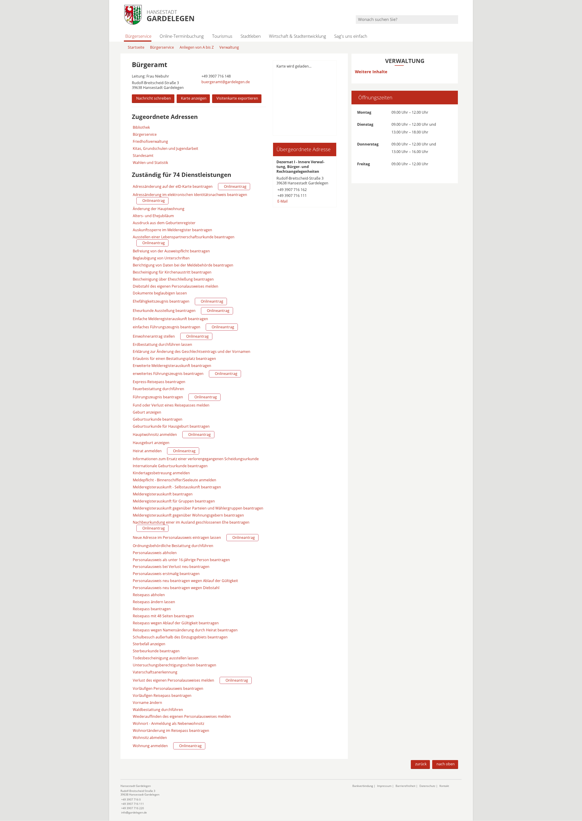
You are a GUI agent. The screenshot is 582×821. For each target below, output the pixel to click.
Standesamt (143, 155)
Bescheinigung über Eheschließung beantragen (173, 279)
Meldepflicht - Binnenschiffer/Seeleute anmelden (174, 479)
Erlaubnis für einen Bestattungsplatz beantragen (174, 358)
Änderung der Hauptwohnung (158, 208)
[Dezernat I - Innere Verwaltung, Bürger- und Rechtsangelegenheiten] (304, 182)
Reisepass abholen (149, 594)
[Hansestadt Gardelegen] (233, 799)
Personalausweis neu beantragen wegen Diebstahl (176, 587)
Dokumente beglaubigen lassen (160, 293)
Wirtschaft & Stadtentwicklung (297, 36)
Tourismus (222, 36)
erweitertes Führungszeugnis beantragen (184, 373)
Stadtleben (251, 36)
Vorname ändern (147, 702)
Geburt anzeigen (147, 412)
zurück (420, 763)
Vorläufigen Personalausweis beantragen (168, 688)
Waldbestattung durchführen (158, 709)
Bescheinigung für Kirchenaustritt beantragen (172, 272)
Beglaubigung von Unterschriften (161, 258)
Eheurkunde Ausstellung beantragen (180, 310)
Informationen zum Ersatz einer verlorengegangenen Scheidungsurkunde (196, 458)
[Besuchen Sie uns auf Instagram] (457, 9)
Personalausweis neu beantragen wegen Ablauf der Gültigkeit (185, 580)
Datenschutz (427, 786)
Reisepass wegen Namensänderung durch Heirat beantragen (185, 630)
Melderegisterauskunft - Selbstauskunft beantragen (177, 487)
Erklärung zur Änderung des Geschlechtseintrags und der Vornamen (191, 351)
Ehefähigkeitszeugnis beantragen (177, 301)
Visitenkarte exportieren (237, 98)
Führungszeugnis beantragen (174, 396)
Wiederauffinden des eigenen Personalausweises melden (182, 716)
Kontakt (444, 786)
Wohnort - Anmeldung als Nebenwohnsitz (168, 723)
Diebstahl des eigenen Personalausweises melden (175, 286)
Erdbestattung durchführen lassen (162, 344)
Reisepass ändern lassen (154, 601)
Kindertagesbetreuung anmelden (161, 472)
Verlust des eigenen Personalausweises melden (190, 680)
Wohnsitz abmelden (150, 737)
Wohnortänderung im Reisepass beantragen (171, 730)
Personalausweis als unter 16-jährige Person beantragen (181, 559)
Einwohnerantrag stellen (170, 336)
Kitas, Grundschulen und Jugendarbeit (165, 148)
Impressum (384, 786)
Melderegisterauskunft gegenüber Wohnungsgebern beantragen (188, 515)
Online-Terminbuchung (182, 36)
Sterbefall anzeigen (149, 643)
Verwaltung (229, 47)
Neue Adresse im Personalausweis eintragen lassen (193, 537)
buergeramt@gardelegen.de (225, 81)
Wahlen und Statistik (150, 162)
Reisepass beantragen (152, 608)
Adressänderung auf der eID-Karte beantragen (189, 186)
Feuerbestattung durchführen (158, 388)
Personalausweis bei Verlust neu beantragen (171, 566)
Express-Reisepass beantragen (159, 381)
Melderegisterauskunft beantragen (163, 494)
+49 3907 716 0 (130, 799)
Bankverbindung (362, 786)
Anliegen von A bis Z (197, 47)
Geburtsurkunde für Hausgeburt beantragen (171, 426)
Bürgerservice (138, 36)
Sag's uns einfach (350, 36)
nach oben (445, 763)
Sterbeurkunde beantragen (156, 650)
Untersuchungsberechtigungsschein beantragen (174, 665)
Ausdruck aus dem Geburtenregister (164, 222)
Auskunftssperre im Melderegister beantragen (172, 229)
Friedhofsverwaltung (150, 141)
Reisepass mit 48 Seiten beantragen (163, 615)
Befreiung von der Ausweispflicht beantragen (171, 251)
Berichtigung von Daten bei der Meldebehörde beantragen (183, 265)
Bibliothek (141, 127)
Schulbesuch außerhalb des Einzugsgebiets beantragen (180, 637)
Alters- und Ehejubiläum (153, 215)
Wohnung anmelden (167, 745)
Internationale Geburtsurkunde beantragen (170, 465)
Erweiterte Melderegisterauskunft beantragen (172, 365)
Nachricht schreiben (153, 98)
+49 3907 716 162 (291, 189)
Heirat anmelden (164, 450)
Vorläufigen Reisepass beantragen (162, 695)
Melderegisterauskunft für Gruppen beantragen (174, 501)
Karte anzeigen (193, 98)
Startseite (136, 47)
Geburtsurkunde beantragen (157, 419)
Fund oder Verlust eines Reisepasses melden (171, 405)
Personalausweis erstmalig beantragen (166, 573)
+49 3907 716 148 (216, 76)
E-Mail (282, 201)
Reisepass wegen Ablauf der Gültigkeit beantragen (176, 622)
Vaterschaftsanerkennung (155, 672)
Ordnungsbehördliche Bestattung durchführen (173, 545)
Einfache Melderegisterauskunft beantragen (170, 318)
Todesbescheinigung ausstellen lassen (165, 657)
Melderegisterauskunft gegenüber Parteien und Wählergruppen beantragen (198, 508)
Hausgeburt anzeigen (151, 442)
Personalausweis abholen (155, 552)
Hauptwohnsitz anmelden (171, 434)
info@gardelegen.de (133, 812)
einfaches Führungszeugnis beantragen (183, 326)
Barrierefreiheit (405, 786)
